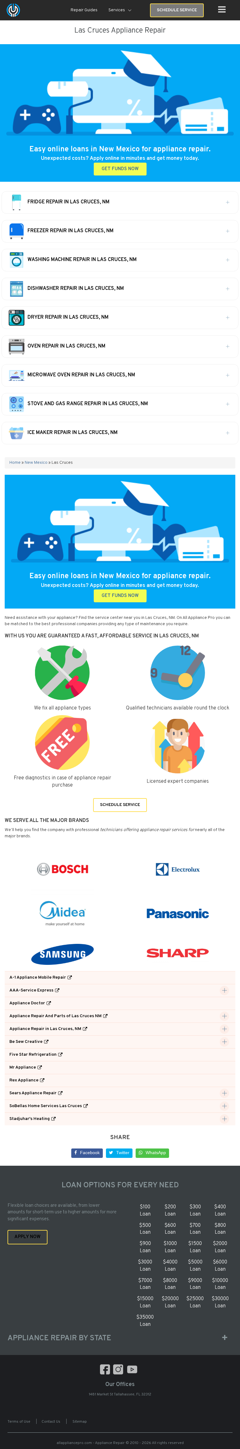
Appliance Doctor (27, 1003)
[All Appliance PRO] (13, 10)
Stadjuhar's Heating (29, 1119)
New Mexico (36, 462)
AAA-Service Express (31, 990)
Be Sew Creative (25, 1041)
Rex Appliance (23, 1080)
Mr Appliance (22, 1067)
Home (15, 462)
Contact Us (51, 1421)
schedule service (177, 10)
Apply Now (27, 1237)
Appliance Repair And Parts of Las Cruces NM (55, 1016)
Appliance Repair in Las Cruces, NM (45, 1029)
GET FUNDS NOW (120, 169)
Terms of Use (19, 1421)
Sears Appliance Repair (33, 1093)
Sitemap (79, 1421)
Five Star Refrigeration (33, 1054)
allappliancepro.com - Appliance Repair (91, 1443)
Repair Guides (84, 10)
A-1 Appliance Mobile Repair (37, 977)
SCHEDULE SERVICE (120, 805)
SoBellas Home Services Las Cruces (45, 1106)
